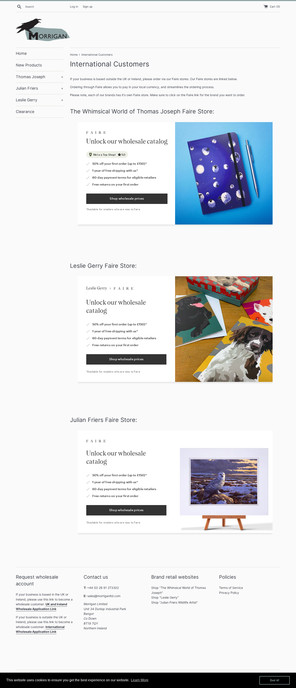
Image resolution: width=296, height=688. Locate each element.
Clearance (25, 111)
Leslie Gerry (39, 100)
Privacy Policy (229, 592)
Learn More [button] (139, 680)
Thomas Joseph (39, 76)
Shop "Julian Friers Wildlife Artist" (174, 602)
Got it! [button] (274, 680)
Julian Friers (39, 88)
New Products (29, 65)
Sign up (88, 6)
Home (21, 53)
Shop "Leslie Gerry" (165, 597)
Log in (74, 6)
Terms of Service (231, 587)
